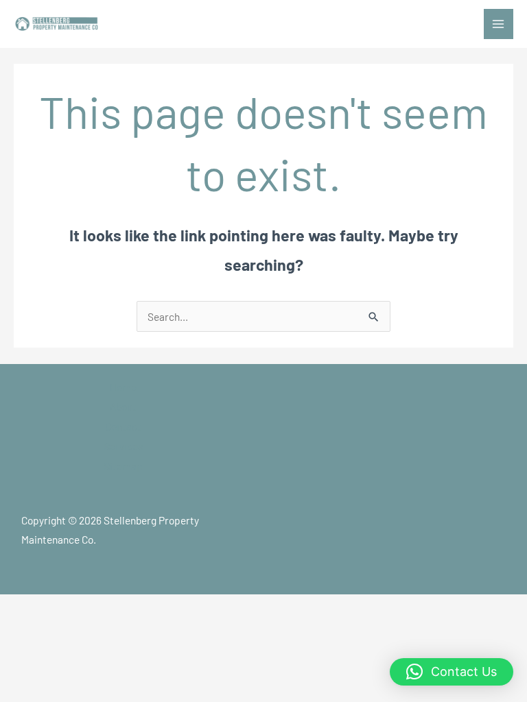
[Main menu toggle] (498, 23)
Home (123, 387)
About (123, 406)
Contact (123, 426)
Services (123, 445)
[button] (451, 672)
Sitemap (123, 465)
